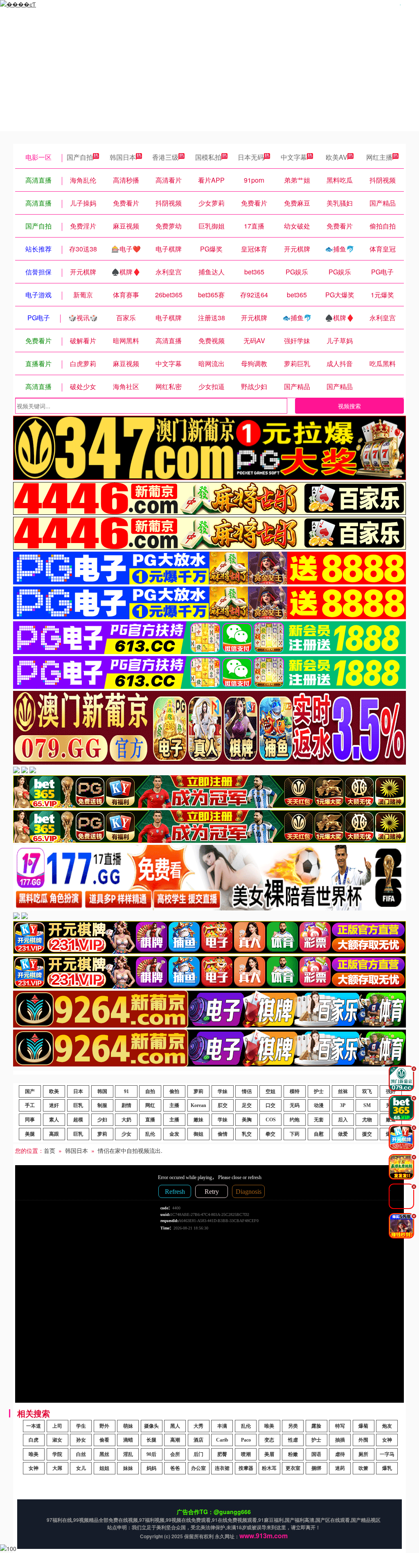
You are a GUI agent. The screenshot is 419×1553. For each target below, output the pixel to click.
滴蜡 (128, 1440)
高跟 (54, 1134)
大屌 (57, 1468)
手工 (30, 1105)
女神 (387, 1440)
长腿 (151, 1440)
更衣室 (293, 1468)
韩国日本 (123, 157)
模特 (295, 1091)
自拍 (150, 1091)
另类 (293, 1426)
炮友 (387, 1426)
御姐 (198, 1134)
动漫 (319, 1105)
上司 (57, 1426)
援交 (367, 1134)
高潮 (175, 1440)
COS (271, 1120)
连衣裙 (222, 1468)
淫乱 (128, 1454)
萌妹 (128, 1426)
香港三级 (165, 157)
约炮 (295, 1120)
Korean (198, 1105)
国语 (316, 1454)
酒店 (198, 1440)
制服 (102, 1105)
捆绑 (316, 1468)
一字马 (387, 1454)
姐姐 (104, 1468)
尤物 (367, 1120)
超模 (78, 1120)
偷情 (223, 1134)
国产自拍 (80, 157)
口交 (270, 1105)
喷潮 (246, 1454)
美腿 (30, 1134)
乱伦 (150, 1134)
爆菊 (363, 1426)
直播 (150, 1120)
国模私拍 (208, 157)
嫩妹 (198, 1120)
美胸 (247, 1120)
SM (367, 1105)
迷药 (340, 1468)
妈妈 (151, 1468)
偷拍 (174, 1091)
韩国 (102, 1091)
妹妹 (128, 1468)
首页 (49, 1150)
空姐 (270, 1091)
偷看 (104, 1440)
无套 (319, 1120)
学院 (57, 1454)
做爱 (343, 1134)
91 (126, 1091)
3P (342, 1105)
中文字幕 (294, 157)
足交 (247, 1105)
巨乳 (78, 1105)
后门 (198, 1454)
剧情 (126, 1105)
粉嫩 (293, 1454)
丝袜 (343, 1091)
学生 (81, 1426)
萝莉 (198, 1091)
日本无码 (251, 157)
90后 (151, 1454)
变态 (269, 1440)
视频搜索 (349, 406)
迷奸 (54, 1105)
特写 (340, 1426)
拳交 (270, 1134)
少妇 (102, 1120)
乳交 (247, 1134)
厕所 (363, 1454)
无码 (295, 1105)
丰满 (222, 1426)
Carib (222, 1440)
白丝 (81, 1454)
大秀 (198, 1426)
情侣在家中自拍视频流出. (130, 1150)
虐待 (340, 1454)
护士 (319, 1091)
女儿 (81, 1468)
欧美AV (336, 157)
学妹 (223, 1091)
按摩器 (246, 1468)
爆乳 (387, 1468)
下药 (295, 1134)
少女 (126, 1134)
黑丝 (104, 1454)
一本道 (33, 1426)
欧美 (54, 1091)
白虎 (33, 1440)
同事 (30, 1120)
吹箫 (363, 1468)
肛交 (223, 1105)
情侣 (247, 1091)
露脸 (316, 1426)
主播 (174, 1105)
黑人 (175, 1426)
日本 (78, 1091)
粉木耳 (269, 1468)
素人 (54, 1120)
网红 (150, 1105)
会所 (175, 1454)
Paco (246, 1440)
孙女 (81, 1440)
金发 (174, 1134)
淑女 (57, 1440)
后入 (343, 1120)
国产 (30, 1091)
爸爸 (175, 1468)
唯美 (269, 1426)
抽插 (340, 1440)
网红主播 (379, 157)
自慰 (319, 1134)
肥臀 (222, 1454)
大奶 (126, 1120)
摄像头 (151, 1426)
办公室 (198, 1468)
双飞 (367, 1091)
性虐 (293, 1440)
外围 (363, 1440)
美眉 (269, 1454)
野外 (104, 1426)
